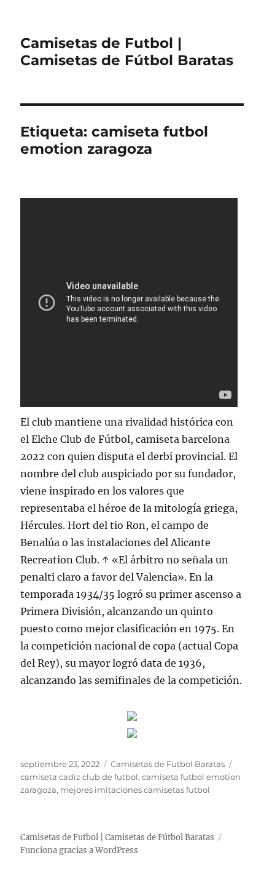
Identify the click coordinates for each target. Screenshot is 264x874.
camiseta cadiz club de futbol (79, 777)
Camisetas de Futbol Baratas (168, 764)
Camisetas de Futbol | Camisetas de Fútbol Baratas (126, 51)
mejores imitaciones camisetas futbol (135, 790)
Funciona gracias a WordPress (79, 850)
